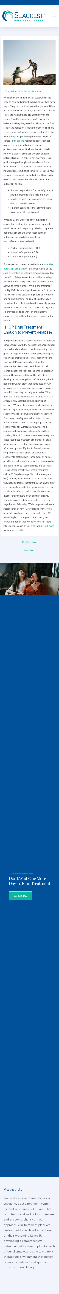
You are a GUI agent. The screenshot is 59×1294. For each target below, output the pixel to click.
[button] (54, 16)
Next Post (29, 550)
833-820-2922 (46, 526)
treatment (18, 140)
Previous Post (29, 542)
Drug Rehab (11, 91)
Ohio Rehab (24, 91)
